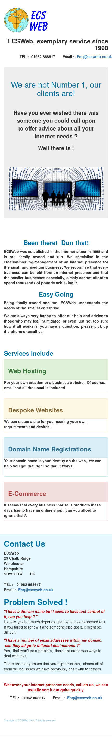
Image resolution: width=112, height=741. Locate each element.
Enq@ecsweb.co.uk (94, 56)
